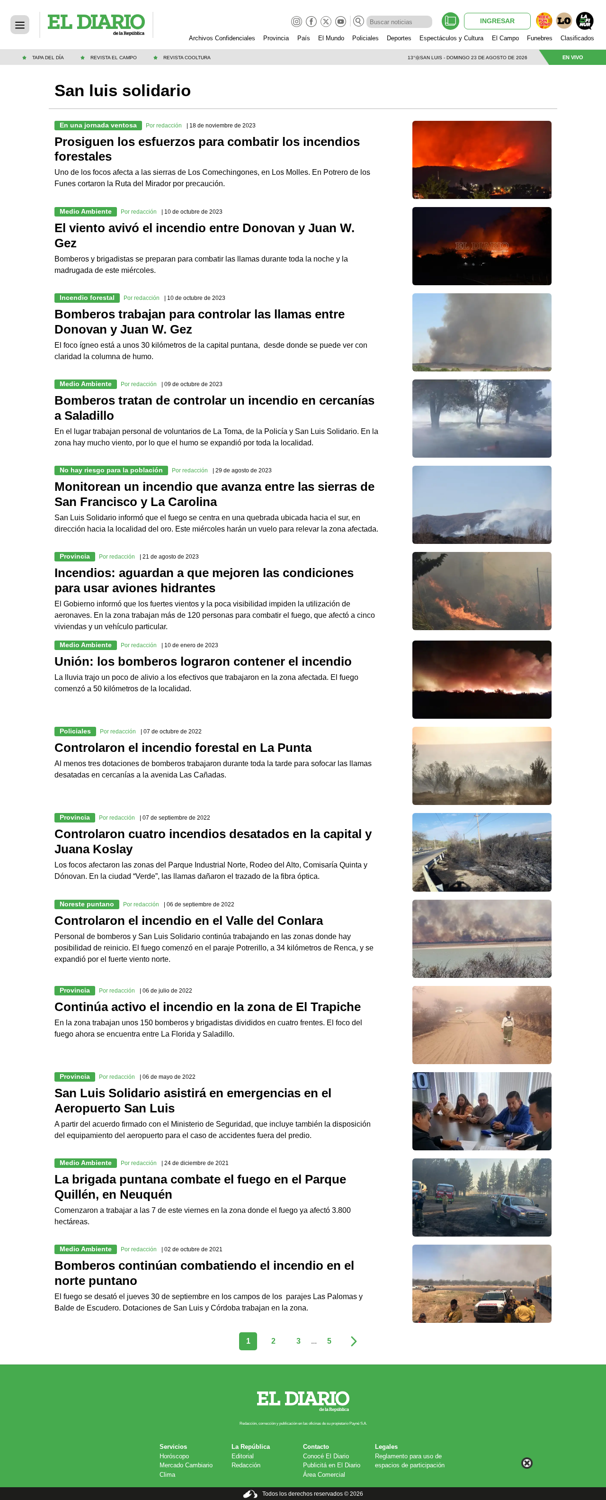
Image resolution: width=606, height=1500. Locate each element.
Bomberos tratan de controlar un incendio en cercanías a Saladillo (214, 408)
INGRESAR (497, 21)
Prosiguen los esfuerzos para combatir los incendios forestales (207, 149)
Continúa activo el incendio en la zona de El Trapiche (207, 1007)
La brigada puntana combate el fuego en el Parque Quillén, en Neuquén (200, 1187)
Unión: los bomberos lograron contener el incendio (203, 661)
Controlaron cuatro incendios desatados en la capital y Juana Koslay (213, 841)
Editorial (243, 1456)
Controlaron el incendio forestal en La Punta (183, 748)
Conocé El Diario (326, 1456)
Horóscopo (174, 1456)
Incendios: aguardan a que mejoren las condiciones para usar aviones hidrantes (204, 580)
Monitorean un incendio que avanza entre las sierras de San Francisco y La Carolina (214, 494)
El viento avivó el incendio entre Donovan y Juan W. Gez (204, 235)
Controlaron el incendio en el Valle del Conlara (188, 920)
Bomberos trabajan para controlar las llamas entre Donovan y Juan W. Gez (199, 321)
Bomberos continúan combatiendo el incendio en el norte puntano (204, 1273)
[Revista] (450, 21)
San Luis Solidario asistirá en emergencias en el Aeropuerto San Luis (192, 1100)
